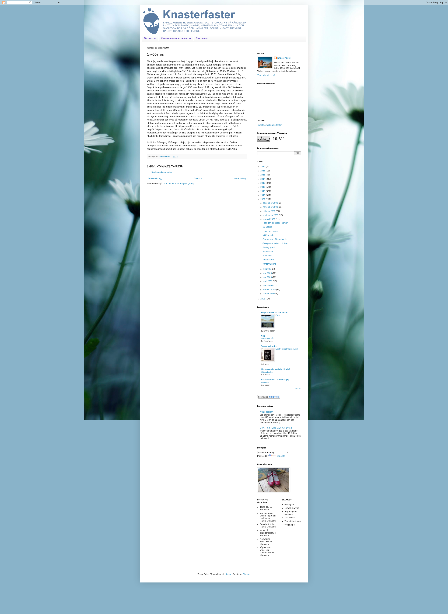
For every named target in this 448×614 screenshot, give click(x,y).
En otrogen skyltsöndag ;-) (286, 349)
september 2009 (271, 215)
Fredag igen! (268, 247)
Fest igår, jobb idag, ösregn (275, 223)
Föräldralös (267, 251)
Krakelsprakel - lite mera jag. (275, 379)
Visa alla (298, 388)
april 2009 (268, 281)
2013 (263, 183)
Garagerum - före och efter (275, 239)
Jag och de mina (269, 346)
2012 (263, 187)
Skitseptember (267, 372)
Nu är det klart (266, 412)
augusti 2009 (269, 219)
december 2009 (270, 203)
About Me (265, 382)
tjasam (229, 574)
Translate (280, 456)
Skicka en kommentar (161, 172)
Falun (277, 315)
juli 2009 (267, 269)
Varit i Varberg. (269, 264)
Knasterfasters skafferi (176, 38)
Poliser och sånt (268, 338)
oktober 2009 (269, 211)
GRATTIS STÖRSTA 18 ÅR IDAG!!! (276, 428)
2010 (263, 195)
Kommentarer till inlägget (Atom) (179, 183)
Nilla (263, 336)
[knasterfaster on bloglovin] (268, 398)
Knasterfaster (284, 58)
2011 (263, 191)
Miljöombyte (268, 235)
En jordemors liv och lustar (274, 312)
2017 (263, 166)
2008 (263, 299)
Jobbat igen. (268, 259)
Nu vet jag (267, 227)
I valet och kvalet (270, 231)
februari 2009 (269, 289)
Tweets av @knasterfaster (269, 125)
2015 (263, 175)
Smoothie (267, 255)
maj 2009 (267, 277)
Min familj (202, 38)
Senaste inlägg (155, 178)
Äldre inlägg (240, 178)
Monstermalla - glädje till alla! (275, 369)
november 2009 (270, 207)
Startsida (150, 38)
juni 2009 (267, 273)
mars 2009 (268, 285)
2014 (263, 179)
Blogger (246, 574)
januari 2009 (269, 293)
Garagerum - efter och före (275, 243)
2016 (263, 171)
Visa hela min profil (266, 75)
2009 (263, 199)
